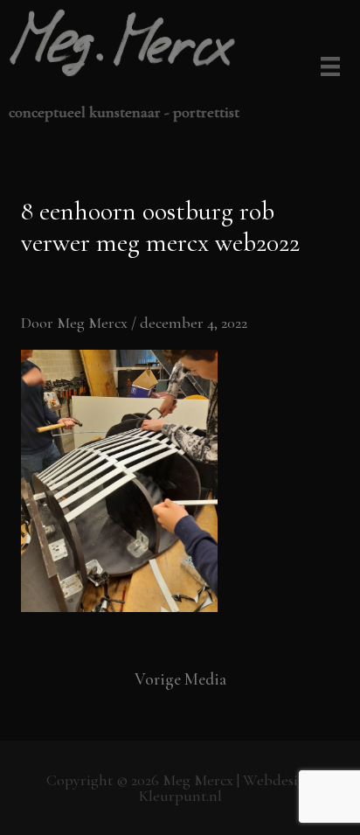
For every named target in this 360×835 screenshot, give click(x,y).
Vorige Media (180, 679)
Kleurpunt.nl (180, 795)
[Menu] (327, 68)
